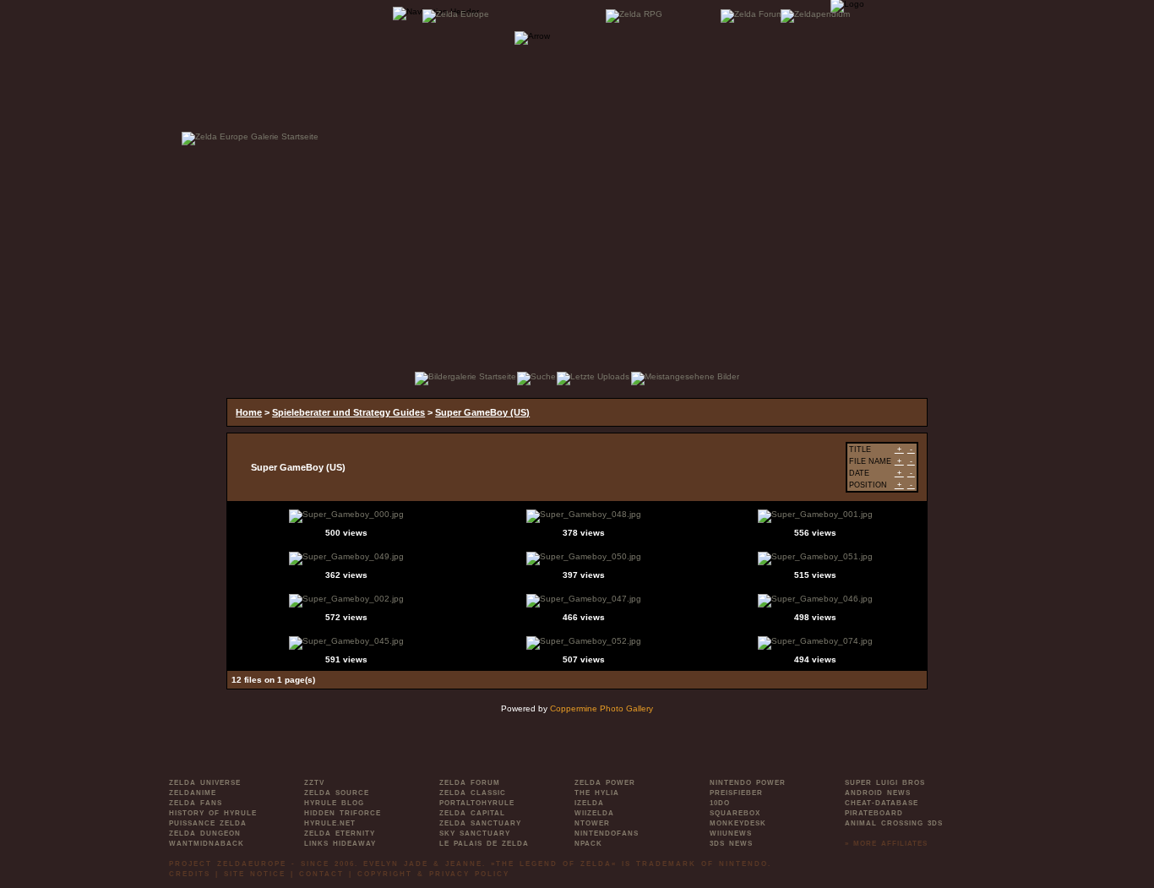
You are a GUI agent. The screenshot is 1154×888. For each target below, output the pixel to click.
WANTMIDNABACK (206, 843)
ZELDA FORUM (469, 783)
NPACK (588, 843)
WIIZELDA (594, 813)
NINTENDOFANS (606, 833)
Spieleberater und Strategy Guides (348, 412)
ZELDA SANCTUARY (480, 823)
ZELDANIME (192, 793)
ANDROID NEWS (878, 793)
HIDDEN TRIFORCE (342, 813)
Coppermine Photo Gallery (601, 708)
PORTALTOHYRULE (476, 803)
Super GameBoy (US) (482, 412)
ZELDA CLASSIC (472, 793)
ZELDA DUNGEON (205, 833)
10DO (720, 803)
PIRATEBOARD (874, 813)
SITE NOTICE (255, 874)
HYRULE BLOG (334, 803)
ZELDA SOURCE (336, 793)
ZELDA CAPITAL (472, 813)
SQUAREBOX (735, 813)
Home (249, 412)
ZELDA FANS (195, 803)
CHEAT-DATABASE (881, 803)
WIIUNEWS (731, 833)
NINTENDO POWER (748, 783)
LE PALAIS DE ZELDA (484, 843)
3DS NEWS (731, 843)
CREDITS (189, 874)
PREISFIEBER (736, 793)
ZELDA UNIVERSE (205, 783)
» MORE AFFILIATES (886, 843)
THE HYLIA (596, 793)
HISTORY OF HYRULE (213, 813)
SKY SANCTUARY (474, 833)
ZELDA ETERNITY (339, 833)
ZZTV (314, 783)
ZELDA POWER (604, 783)
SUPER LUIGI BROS (885, 783)
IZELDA (589, 803)
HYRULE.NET (330, 823)
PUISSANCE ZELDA (208, 823)
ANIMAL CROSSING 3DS (894, 823)
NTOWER (592, 823)
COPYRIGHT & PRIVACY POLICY (433, 874)
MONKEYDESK (738, 823)
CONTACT (321, 874)
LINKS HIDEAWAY (340, 843)
